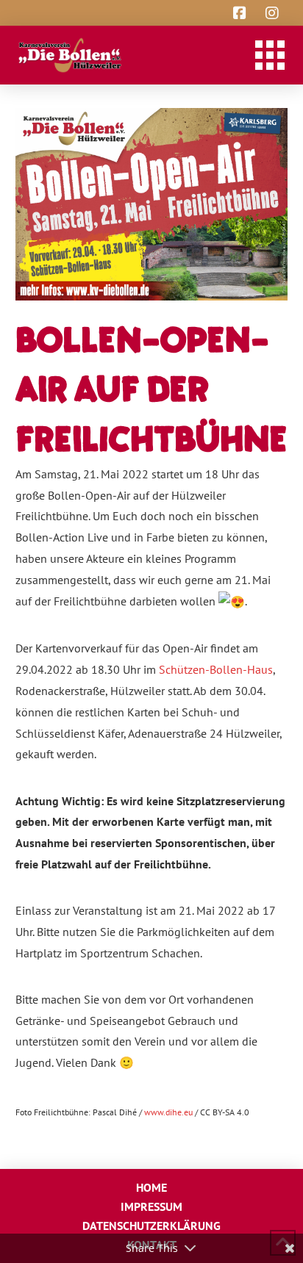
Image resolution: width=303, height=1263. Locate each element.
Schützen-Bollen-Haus (216, 669)
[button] (270, 55)
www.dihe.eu (168, 1112)
